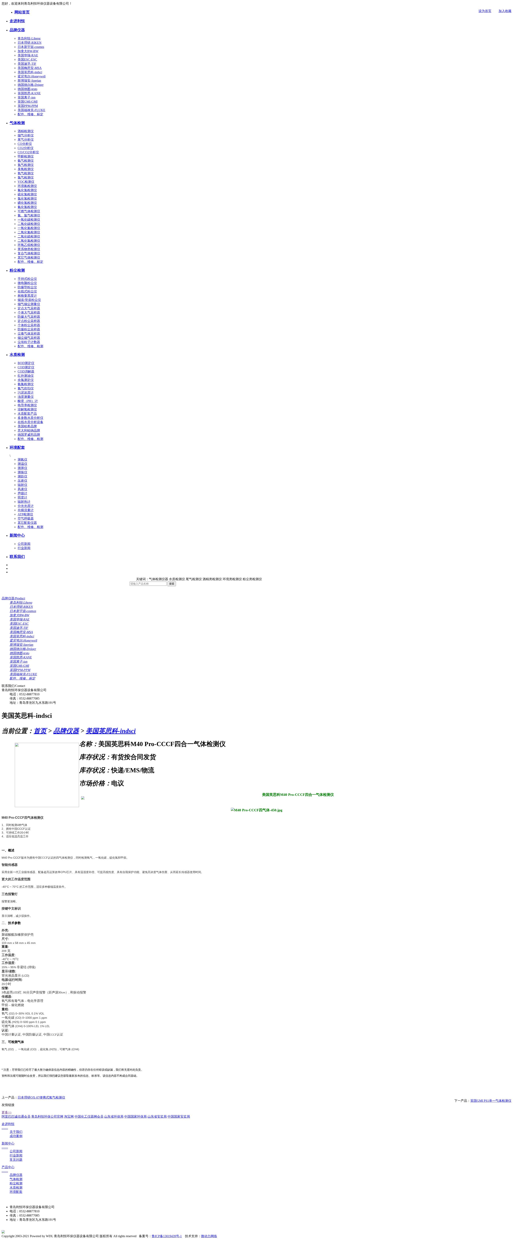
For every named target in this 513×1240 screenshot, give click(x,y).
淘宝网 (69, 1116)
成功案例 (16, 1136)
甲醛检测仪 (26, 156)
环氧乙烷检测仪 (29, 245)
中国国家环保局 (135, 1116)
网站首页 (22, 12)
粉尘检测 (17, 270)
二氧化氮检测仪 (29, 232)
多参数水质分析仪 (30, 417)
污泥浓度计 (26, 392)
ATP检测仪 (25, 514)
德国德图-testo (27, 89)
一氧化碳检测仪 (29, 219)
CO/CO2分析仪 (28, 152)
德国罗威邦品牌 (29, 434)
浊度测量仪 (26, 396)
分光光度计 (26, 506)
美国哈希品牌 (27, 426)
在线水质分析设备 (30, 422)
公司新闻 (24, 543)
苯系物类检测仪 (29, 249)
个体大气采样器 (29, 312)
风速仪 (22, 489)
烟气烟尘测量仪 (29, 304)
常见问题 (16, 1159)
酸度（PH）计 (28, 401)
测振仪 (22, 472)
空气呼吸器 (26, 518)
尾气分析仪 (26, 139)
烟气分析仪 (26, 135)
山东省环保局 (113, 1116)
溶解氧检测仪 (27, 409)
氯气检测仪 (26, 177)
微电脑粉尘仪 (27, 283)
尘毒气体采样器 (29, 333)
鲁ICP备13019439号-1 (167, 1236)
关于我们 (16, 1131)
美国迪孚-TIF (27, 63)
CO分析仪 (25, 143)
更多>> (7, 1112)
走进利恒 (17, 21)
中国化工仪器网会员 (89, 1116)
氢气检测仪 (26, 165)
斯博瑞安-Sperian (29, 80)
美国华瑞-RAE (28, 55)
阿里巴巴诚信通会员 (16, 1116)
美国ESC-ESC (27, 59)
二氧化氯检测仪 (29, 240)
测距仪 (22, 476)
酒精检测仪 (26, 131)
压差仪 (22, 480)
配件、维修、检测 (30, 346)
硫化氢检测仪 (27, 194)
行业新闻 (24, 548)
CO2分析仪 (25, 148)
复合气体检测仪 (29, 253)
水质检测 (17, 354)
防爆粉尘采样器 (29, 329)
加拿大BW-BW (28, 51)
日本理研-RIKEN (29, 42)
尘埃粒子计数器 (29, 342)
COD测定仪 (26, 367)
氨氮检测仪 (26, 384)
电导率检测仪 (27, 405)
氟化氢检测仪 (27, 190)
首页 (40, 730)
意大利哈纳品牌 (29, 430)
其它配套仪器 (27, 522)
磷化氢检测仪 (27, 202)
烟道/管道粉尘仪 (29, 300)
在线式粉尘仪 (27, 291)
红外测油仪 (26, 375)
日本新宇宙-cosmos (31, 47)
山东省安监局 (157, 1116)
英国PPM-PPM (28, 106)
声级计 (22, 493)
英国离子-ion (26, 97)
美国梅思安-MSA (30, 68)
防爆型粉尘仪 (27, 287)
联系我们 (17, 556)
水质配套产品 (27, 413)
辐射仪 (22, 484)
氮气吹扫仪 (26, 388)
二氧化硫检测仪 (29, 236)
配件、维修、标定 (30, 114)
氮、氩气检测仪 (29, 215)
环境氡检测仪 (27, 186)
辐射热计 (24, 501)
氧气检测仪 (26, 173)
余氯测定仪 (26, 380)
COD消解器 (26, 371)
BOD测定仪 (26, 363)
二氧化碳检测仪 (29, 223)
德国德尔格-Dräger (30, 84)
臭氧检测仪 (26, 169)
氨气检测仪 (26, 160)
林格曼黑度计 (27, 295)
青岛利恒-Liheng (29, 38)
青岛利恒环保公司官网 (47, 1116)
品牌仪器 (17, 30)
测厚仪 (22, 468)
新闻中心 (17, 535)
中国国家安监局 (179, 1116)
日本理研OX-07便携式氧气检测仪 (41, 1097)
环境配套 (17, 447)
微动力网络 (209, 1236)
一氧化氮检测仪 (29, 228)
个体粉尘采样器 (29, 325)
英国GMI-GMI (27, 101)
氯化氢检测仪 (27, 198)
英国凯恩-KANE (29, 93)
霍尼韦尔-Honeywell (31, 76)
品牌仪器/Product (13, 598)
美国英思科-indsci (30, 72)
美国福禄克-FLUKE (31, 110)
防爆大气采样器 (29, 316)
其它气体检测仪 (29, 257)
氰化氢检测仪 (27, 207)
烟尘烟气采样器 (29, 337)
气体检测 (17, 123)
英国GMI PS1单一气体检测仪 (490, 1100)
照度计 (22, 497)
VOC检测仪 (26, 181)
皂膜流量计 (26, 510)
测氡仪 (22, 459)
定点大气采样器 (29, 308)
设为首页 (485, 11)
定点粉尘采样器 (29, 321)
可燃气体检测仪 (29, 211)
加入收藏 (505, 11)
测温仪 (22, 463)
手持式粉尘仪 (27, 278)
